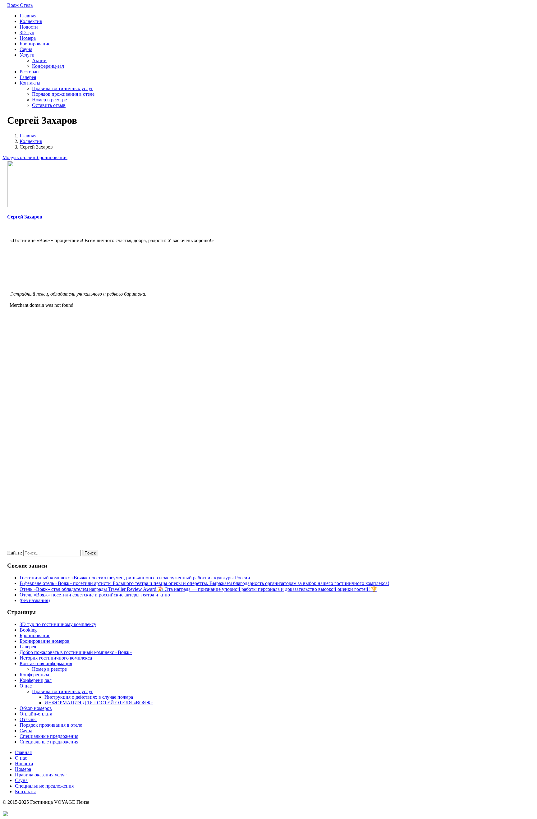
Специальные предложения (49, 736)
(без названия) (35, 600)
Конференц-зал (48, 66)
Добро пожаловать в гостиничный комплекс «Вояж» (76, 652)
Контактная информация (46, 663)
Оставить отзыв (49, 105)
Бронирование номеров (45, 641)
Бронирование (35, 43)
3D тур (27, 32)
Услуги (27, 55)
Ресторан (29, 71)
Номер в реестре (49, 99)
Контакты (30, 82)
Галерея (28, 77)
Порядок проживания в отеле (63, 94)
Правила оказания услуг (41, 774)
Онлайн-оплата (36, 713)
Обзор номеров (36, 708)
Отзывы (28, 719)
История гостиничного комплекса (56, 657)
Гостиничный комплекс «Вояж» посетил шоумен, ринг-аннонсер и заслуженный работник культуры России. (135, 577)
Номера (28, 38)
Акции (39, 60)
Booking (28, 630)
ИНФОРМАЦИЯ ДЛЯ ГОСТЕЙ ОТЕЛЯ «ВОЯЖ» (98, 702)
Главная (28, 15)
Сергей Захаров (24, 216)
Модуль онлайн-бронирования (34, 157)
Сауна (26, 49)
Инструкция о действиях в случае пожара (88, 697)
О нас (26, 685)
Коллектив (31, 21)
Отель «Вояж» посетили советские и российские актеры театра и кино (95, 594)
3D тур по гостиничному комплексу (58, 624)
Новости (29, 27)
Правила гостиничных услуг (62, 88)
